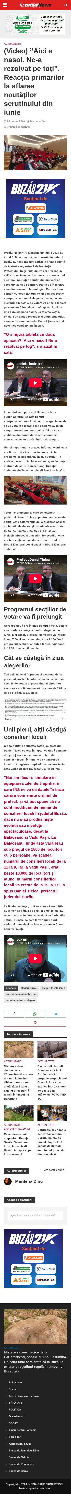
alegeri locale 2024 (53, 988)
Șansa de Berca (18, 1470)
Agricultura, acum (20, 1443)
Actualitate (12, 44)
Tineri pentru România (22, 1430)
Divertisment (16, 1416)
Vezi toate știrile (54, 1170)
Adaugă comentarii (19, 126)
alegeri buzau (29, 988)
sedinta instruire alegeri (20, 1000)
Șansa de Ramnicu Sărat (24, 1450)
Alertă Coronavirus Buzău (24, 1396)
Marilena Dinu (38, 121)
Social (13, 1389)
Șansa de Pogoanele (21, 1464)
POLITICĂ (15, 1409)
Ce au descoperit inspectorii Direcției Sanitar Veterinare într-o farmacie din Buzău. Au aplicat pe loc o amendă (18, 1144)
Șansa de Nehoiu (19, 1457)
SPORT (13, 1423)
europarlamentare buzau (21, 994)
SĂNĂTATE (15, 1402)
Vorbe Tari (15, 1436)
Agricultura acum (17, 1129)
